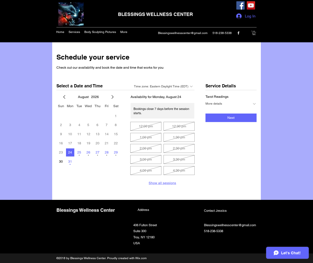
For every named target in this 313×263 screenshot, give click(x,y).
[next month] (112, 97)
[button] (254, 33)
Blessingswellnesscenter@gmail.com (183, 33)
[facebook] (238, 33)
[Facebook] (240, 5)
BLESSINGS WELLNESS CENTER (155, 14)
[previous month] (64, 97)
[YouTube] (251, 5)
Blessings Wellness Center (85, 210)
